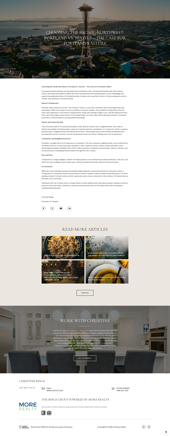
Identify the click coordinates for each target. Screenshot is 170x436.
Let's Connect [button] (85, 358)
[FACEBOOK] (149, 427)
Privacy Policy (120, 427)
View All (85, 293)
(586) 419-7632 (122, 390)
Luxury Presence (65, 427)
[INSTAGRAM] (144, 427)
